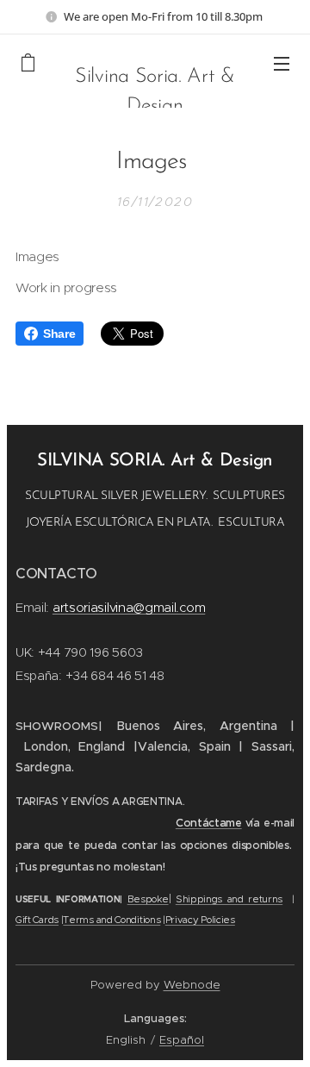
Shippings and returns (229, 899)
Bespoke (148, 899)
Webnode (192, 984)
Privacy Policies (200, 920)
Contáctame (209, 823)
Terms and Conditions (111, 920)
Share (59, 333)
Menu (281, 63)
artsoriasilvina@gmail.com (129, 607)
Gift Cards (37, 920)
